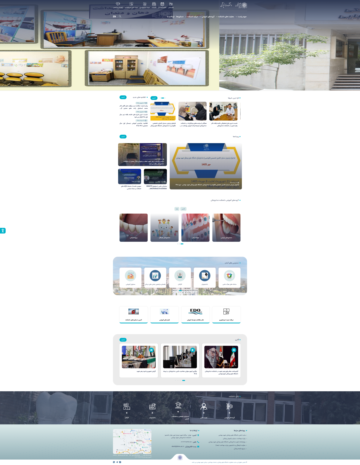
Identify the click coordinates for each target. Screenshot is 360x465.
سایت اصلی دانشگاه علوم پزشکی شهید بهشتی (232, 435)
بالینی (183, 209)
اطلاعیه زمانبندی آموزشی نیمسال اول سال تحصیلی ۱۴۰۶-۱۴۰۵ (134, 124)
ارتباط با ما (170, 17)
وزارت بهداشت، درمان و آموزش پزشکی (234, 438)
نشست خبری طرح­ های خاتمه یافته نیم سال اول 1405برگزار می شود (134, 115)
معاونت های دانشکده (226, 17)
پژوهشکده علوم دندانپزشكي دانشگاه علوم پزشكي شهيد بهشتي (227, 442)
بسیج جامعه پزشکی (240, 448)
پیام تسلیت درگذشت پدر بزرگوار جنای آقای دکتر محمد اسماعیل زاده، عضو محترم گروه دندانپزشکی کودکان (134, 107)
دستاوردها (179, 17)
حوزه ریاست (242, 17)
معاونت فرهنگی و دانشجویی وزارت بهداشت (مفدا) (231, 445)
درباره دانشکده (192, 17)
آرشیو (154, 98)
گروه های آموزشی (208, 17)
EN (114, 17)
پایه (177, 209)
